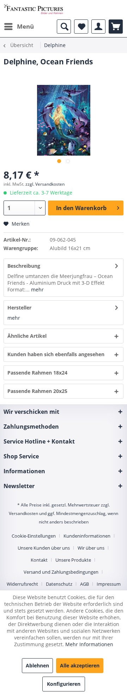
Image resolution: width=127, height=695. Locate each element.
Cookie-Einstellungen (34, 536)
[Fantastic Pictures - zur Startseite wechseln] (34, 10)
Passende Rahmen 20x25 (37, 391)
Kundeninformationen (87, 536)
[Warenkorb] (116, 26)
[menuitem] (18, 26)
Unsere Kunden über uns (44, 548)
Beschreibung (23, 265)
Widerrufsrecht (22, 584)
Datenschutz (59, 584)
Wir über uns (91, 548)
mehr (37, 289)
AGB (84, 584)
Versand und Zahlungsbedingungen (61, 572)
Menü (25, 26)
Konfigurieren (63, 683)
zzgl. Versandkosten (45, 184)
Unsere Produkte (73, 560)
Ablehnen (37, 665)
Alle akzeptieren (79, 665)
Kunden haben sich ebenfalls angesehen (55, 354)
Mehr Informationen (89, 644)
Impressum (109, 584)
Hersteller (19, 307)
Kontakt (39, 560)
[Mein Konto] (98, 26)
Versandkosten (23, 513)
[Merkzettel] (81, 26)
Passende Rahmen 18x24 (37, 372)
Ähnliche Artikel (27, 335)
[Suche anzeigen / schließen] (64, 26)
